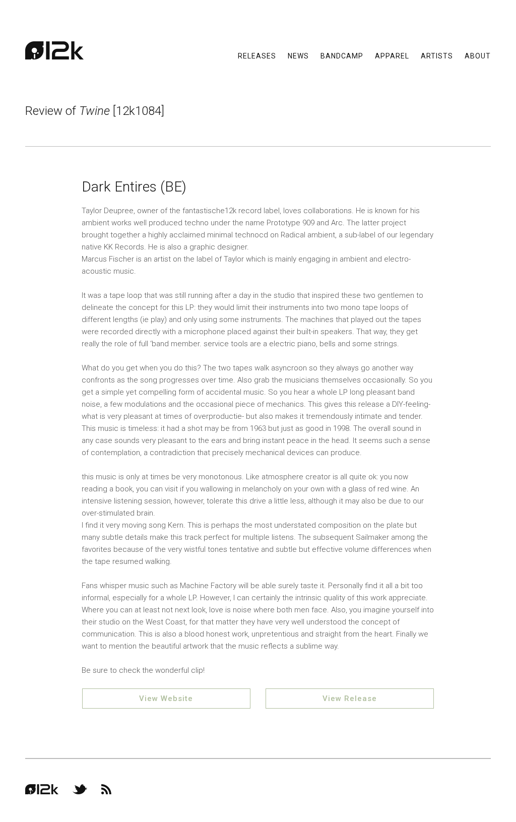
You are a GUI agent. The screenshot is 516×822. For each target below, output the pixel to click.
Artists (437, 55)
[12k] (54, 50)
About (478, 55)
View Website (166, 698)
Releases (257, 55)
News (298, 55)
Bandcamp (341, 55)
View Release (349, 698)
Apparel (392, 55)
